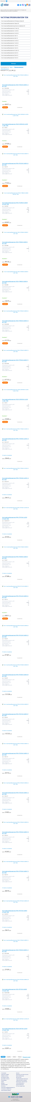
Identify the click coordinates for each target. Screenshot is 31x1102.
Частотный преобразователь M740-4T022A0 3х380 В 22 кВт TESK (15, 636)
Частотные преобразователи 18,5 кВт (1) (10, 50)
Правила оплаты (4, 1075)
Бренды (2, 1083)
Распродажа (3, 1080)
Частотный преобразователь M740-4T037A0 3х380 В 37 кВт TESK (15, 714)
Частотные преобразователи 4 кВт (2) (9, 38)
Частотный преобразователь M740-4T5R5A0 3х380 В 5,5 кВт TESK (15, 832)
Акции (2, 1081)
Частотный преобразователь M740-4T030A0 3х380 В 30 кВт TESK (15, 675)
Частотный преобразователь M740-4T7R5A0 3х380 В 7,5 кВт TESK (15, 872)
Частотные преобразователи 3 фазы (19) (10, 23)
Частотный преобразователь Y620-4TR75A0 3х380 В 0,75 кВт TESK (14, 990)
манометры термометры (21, 1081)
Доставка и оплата (5, 1078)
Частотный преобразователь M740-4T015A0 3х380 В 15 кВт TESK (15, 164)
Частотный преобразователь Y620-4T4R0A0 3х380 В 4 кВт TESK (15, 282)
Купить (5, 107)
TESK (3, 1056)
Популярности (5, 69)
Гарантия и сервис (5, 1074)
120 (15, 70)
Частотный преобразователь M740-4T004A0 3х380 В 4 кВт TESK (15, 557)
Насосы (17, 1073)
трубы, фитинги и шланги (21, 1080)
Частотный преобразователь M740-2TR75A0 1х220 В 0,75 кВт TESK (14, 518)
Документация (4, 1084)
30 (9, 70)
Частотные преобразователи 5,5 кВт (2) (9, 40)
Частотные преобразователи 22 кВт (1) (9, 52)
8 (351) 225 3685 (16, 1097)
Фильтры (13, 63)
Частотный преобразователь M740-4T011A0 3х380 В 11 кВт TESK (15, 596)
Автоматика (18, 1077)
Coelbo (9, 1056)
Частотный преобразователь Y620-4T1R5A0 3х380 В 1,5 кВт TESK (15, 950)
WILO (14, 1056)
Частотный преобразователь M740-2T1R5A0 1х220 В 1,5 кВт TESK (15, 439)
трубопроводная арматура (22, 1078)
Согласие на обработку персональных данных (6, 1089)
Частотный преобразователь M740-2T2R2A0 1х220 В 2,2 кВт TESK (15, 478)
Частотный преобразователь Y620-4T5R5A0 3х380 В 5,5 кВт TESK (15, 321)
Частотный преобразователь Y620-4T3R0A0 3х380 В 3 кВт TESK (15, 242)
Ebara (19, 1056)
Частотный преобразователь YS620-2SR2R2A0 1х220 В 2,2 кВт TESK (15, 124)
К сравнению (19, 107)
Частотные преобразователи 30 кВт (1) (9, 55)
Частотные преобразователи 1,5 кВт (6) (9, 30)
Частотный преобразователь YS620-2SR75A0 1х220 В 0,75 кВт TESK (14, 1029)
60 (11, 70)
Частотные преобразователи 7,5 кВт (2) (9, 43)
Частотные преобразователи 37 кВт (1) (9, 57)
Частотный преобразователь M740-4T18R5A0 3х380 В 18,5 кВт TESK (15, 203)
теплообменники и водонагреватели (20, 1084)
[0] (25, 5)
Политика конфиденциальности (8, 1087)
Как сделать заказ (5, 1077)
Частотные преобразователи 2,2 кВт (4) (9, 33)
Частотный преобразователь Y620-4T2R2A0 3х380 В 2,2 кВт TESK (15, 85)
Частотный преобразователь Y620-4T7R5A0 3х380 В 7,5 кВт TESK (15, 360)
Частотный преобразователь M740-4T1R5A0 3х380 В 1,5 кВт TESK (15, 754)
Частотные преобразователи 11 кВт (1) (9, 45)
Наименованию (18, 67)
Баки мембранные (20, 1075)
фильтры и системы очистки (22, 1074)
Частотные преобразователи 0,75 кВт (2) (10, 28)
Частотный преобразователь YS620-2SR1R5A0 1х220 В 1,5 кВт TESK (15, 400)
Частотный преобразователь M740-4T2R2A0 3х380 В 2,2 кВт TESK (15, 793)
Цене (11, 67)
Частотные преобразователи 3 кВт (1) (9, 35)
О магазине (3, 1073)
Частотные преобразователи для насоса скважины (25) (13, 25)
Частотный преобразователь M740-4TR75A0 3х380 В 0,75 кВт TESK (14, 911)
